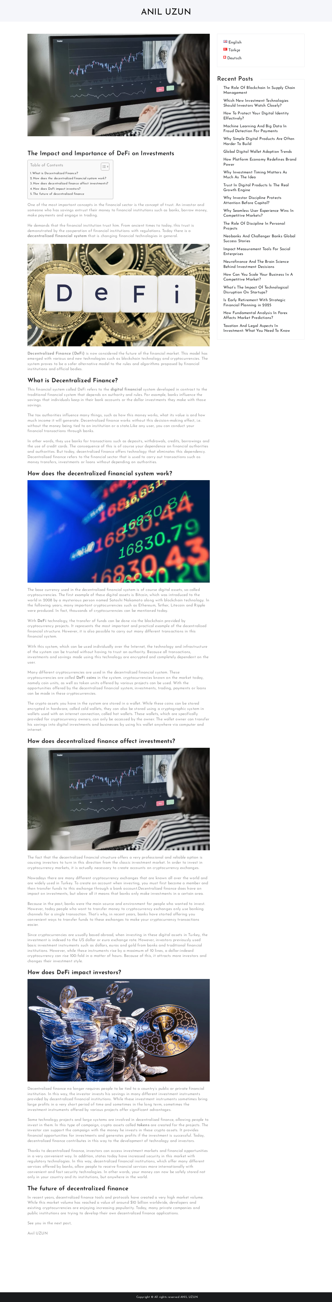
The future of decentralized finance (58, 194)
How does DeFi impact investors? (56, 188)
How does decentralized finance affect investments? (70, 183)
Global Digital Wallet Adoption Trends (257, 152)
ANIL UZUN (189, 1297)
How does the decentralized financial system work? (69, 178)
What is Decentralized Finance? (55, 173)
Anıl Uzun (166, 12)
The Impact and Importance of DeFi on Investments (101, 154)
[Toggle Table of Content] (102, 166)
